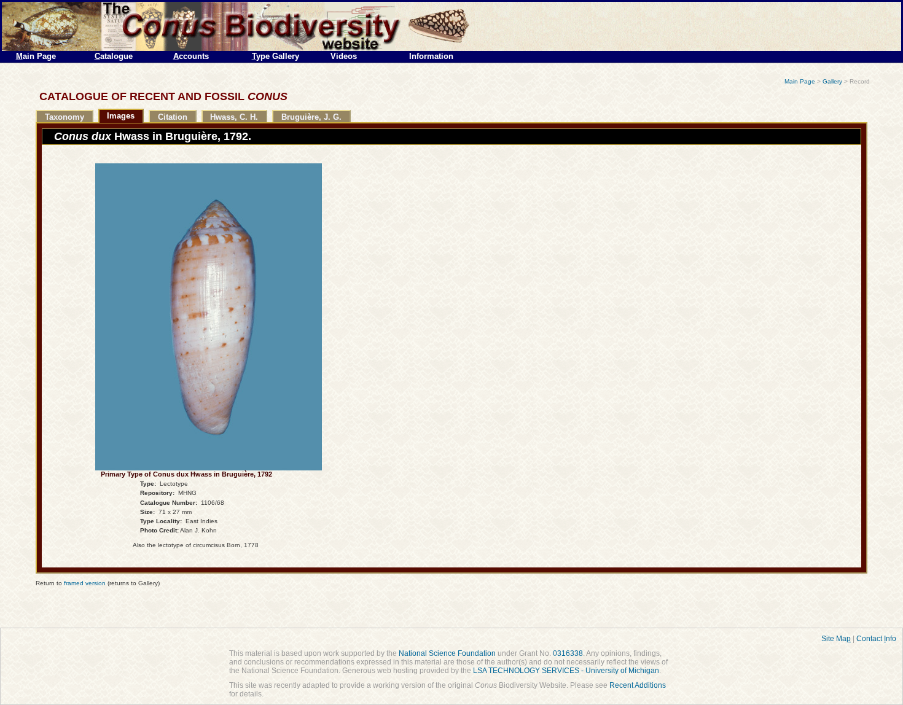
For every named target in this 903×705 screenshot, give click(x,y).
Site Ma (836, 638)
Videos (343, 56)
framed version (85, 583)
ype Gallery (275, 56)
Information (431, 56)
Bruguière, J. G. (311, 117)
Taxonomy (64, 117)
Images (121, 115)
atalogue (114, 56)
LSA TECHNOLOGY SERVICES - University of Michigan (566, 670)
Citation (172, 117)
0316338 (568, 653)
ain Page (36, 56)
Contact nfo (876, 638)
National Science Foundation (447, 653)
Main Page (799, 81)
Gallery (832, 81)
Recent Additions (637, 685)
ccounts (191, 56)
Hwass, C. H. (234, 117)
